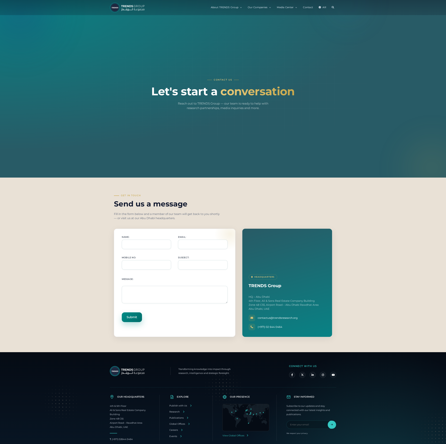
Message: (128, 279)
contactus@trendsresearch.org (278, 317)
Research (174, 411)
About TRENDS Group (225, 7)
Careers (173, 430)
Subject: (183, 257)
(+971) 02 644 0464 (270, 327)
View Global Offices (233, 435)
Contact (308, 7)
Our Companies (257, 7)
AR (324, 7)
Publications (176, 418)
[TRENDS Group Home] (128, 7)
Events (173, 436)
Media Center (285, 7)
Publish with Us (178, 405)
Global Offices (177, 424)
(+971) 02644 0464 (121, 439)
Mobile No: (129, 257)
